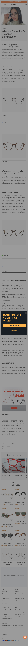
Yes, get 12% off (14, 325)
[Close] (25, 313)
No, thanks (14, 330)
